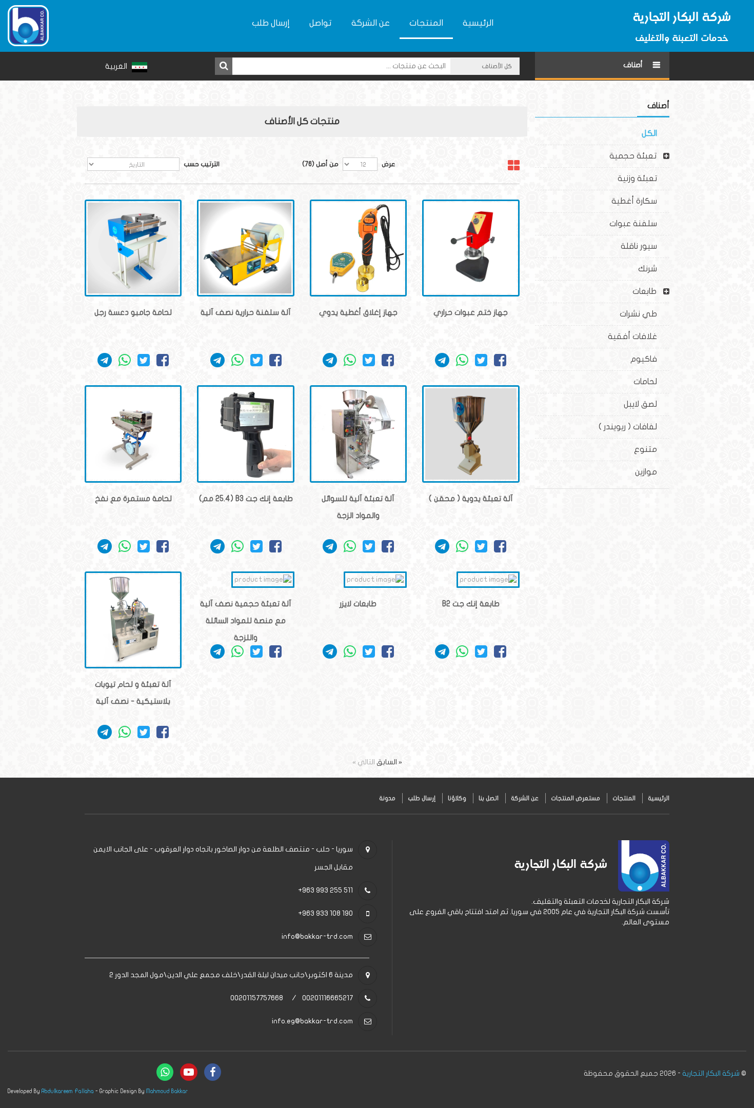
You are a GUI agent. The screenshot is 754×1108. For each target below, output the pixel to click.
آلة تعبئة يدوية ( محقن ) (471, 498)
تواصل (320, 22)
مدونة (387, 798)
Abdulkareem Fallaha (68, 1091)
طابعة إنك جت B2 (471, 604)
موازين (652, 472)
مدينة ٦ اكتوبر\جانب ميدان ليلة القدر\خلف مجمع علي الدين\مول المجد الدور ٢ (231, 975)
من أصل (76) (320, 164)
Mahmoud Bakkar (167, 1091)
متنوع (651, 449)
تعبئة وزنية (643, 178)
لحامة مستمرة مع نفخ (133, 498)
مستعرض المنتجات (575, 798)
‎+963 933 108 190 (325, 913)
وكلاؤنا (457, 798)
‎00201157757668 (256, 998)
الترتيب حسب (202, 164)
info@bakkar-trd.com (317, 936)
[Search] (223, 66)
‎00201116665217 (327, 998)
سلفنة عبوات (639, 224)
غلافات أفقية (638, 336)
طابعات (644, 291)
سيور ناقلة (645, 246)
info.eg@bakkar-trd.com (312, 1021)
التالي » (363, 762)
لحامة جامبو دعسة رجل (133, 312)
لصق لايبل (646, 404)
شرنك (653, 269)
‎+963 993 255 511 (325, 890)
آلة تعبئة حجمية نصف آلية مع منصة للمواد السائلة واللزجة (245, 621)
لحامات (651, 382)
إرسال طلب (271, 22)
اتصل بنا (489, 798)
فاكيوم (649, 359)
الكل (655, 133)
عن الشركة (370, 22)
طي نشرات (644, 314)
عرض (388, 164)
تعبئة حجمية (633, 156)
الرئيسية (478, 22)
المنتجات (426, 22)
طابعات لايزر (358, 604)
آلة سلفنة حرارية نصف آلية (246, 312)
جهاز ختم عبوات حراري (470, 312)
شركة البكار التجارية (711, 1073)
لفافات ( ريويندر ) (634, 427)
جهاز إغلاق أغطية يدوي (358, 312)
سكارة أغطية (640, 201)
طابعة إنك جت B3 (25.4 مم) (246, 498)
